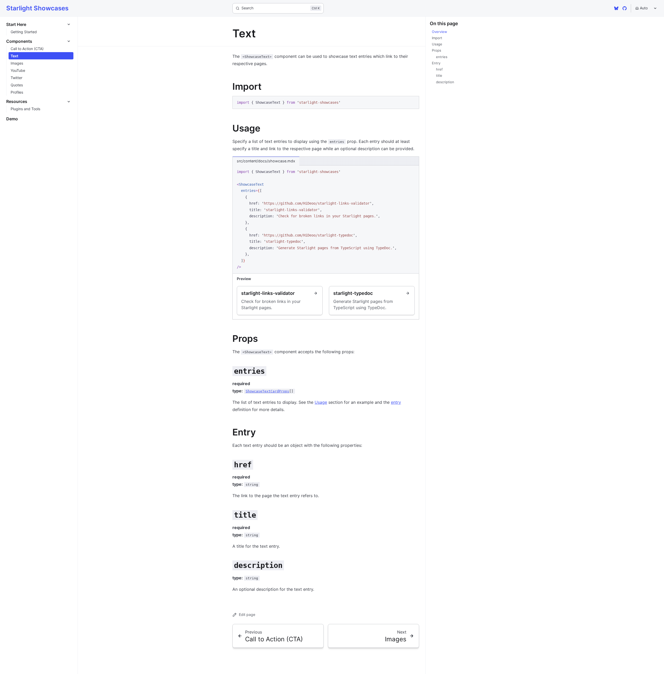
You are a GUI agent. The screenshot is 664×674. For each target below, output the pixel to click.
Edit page (247, 614)
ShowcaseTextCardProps (267, 391)
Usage (321, 402)
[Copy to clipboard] (413, 102)
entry (396, 402)
